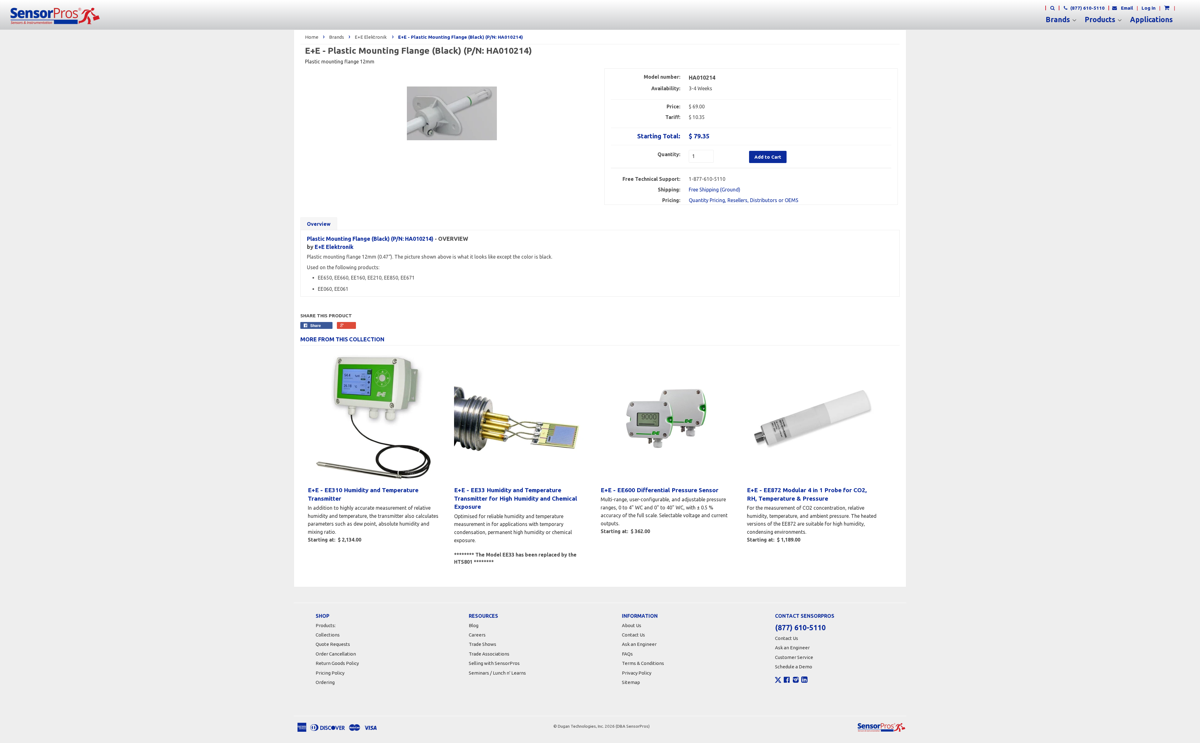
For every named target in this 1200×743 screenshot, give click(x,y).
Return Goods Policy (337, 663)
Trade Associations (489, 653)
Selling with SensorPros (494, 663)
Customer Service (794, 657)
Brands (1059, 19)
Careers (477, 634)
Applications (1151, 19)
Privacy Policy (636, 673)
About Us (631, 625)
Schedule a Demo (793, 666)
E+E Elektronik (371, 37)
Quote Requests (333, 644)
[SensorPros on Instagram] (795, 680)
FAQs (627, 653)
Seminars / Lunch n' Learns (497, 673)
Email (1127, 8)
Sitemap (631, 682)
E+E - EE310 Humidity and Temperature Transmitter (363, 494)
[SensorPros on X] (778, 681)
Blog (473, 625)
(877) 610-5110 (1087, 8)
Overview (319, 224)
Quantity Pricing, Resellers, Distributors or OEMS (743, 200)
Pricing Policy (330, 673)
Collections (328, 634)
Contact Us (633, 634)
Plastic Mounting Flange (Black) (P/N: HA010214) (370, 238)
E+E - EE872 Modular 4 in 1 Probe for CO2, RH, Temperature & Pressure (807, 494)
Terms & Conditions (643, 663)
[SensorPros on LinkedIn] (804, 680)
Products (1101, 19)
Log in (1149, 8)
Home (311, 37)
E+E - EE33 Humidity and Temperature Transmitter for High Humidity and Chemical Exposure (515, 498)
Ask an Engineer (639, 644)
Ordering (325, 682)
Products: (326, 625)
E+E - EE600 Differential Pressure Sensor (659, 490)
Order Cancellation (336, 653)
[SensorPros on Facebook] (786, 680)
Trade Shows (482, 644)
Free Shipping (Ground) (714, 189)
